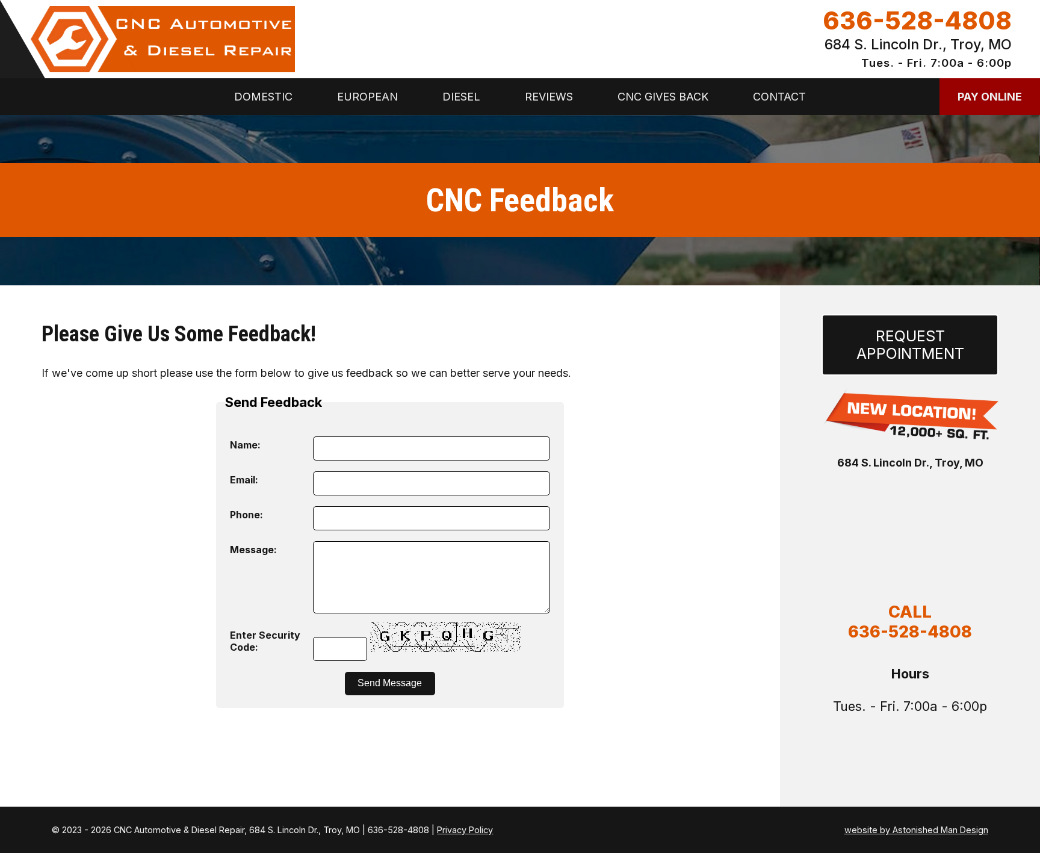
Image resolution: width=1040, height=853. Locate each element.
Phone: (246, 515)
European (367, 96)
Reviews (549, 96)
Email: (244, 480)
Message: (253, 550)
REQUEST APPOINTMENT (910, 344)
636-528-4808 (917, 21)
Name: (245, 445)
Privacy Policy (465, 830)
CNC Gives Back (663, 96)
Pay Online (990, 96)
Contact (779, 96)
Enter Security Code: (265, 641)
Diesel (461, 96)
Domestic (263, 96)
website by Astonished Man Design (916, 830)
